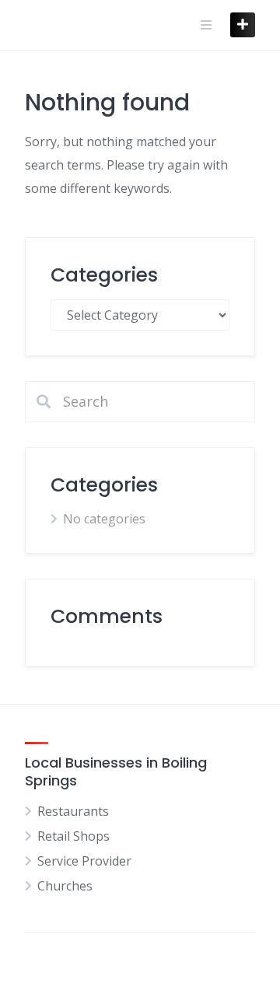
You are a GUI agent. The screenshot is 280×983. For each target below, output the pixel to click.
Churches (65, 885)
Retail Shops (73, 836)
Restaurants (73, 811)
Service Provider (84, 860)
